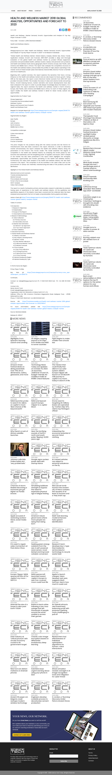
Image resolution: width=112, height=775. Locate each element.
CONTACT (38, 11)
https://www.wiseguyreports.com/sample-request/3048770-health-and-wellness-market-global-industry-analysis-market (40, 111)
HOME (13, 11)
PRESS (31, 11)
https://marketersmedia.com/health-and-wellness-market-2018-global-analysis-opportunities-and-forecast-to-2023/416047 (40, 302)
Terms (90, 753)
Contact (91, 761)
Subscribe (64, 761)
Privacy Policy (92, 755)
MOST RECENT (21, 11)
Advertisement (93, 758)
